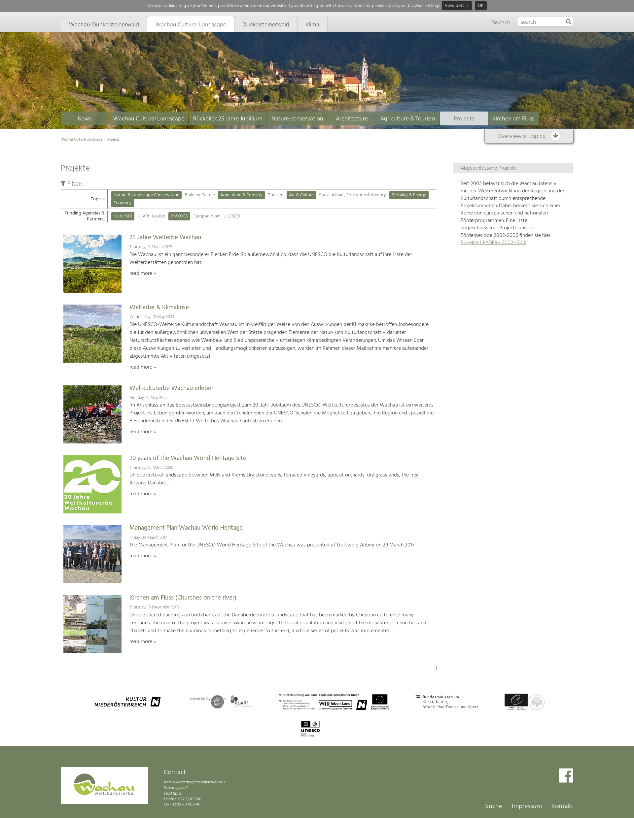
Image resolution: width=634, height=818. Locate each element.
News (84, 119)
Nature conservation (297, 119)
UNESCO (232, 216)
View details (457, 6)
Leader (158, 216)
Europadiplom (207, 216)
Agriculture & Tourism (407, 119)
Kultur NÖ (123, 216)
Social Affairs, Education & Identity (352, 195)
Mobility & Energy (409, 195)
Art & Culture (301, 195)
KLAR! (143, 216)
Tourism (275, 195)
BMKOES (179, 216)
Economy (123, 203)
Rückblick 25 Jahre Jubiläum (228, 119)
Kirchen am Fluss (513, 119)
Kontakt (562, 806)
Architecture (352, 119)
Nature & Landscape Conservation (146, 195)
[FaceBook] (566, 776)
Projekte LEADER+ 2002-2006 (493, 243)
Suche (493, 806)
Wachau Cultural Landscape (148, 119)
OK (481, 6)
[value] (568, 22)
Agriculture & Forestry (241, 195)
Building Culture (200, 195)
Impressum (527, 806)
